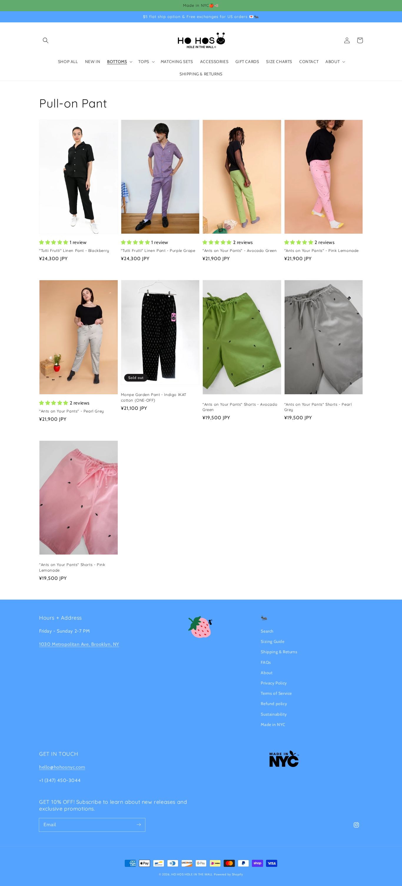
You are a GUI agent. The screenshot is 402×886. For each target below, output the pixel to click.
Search (267, 631)
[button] (45, 40)
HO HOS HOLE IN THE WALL (192, 874)
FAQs (266, 662)
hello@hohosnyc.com (62, 767)
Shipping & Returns (279, 651)
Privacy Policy (274, 683)
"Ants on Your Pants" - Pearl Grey (71, 411)
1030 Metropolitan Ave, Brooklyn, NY (79, 644)
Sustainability (274, 714)
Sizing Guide (272, 641)
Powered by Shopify (228, 874)
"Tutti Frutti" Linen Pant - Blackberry (74, 250)
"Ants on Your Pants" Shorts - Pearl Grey (318, 407)
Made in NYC (273, 724)
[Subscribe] (138, 824)
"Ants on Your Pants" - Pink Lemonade (321, 250)
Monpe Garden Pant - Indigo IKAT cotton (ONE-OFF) (154, 397)
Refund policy (274, 703)
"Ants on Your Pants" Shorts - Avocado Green (239, 407)
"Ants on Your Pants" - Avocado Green (239, 250)
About (267, 672)
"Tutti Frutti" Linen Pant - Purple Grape (158, 250)
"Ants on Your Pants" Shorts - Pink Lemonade (72, 567)
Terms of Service (276, 693)
